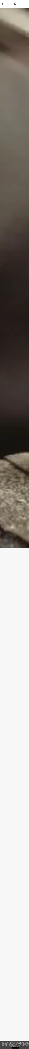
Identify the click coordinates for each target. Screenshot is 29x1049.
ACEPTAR (15, 1047)
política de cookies (17, 1045)
